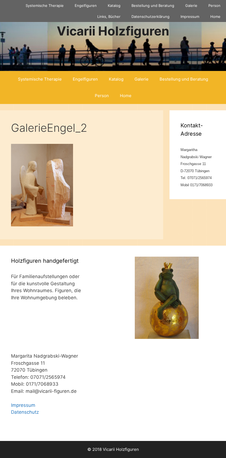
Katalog (114, 5)
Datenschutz (25, 412)
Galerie (191, 5)
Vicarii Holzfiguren (113, 31)
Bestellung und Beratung (152, 5)
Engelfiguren (86, 5)
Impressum (190, 16)
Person (214, 5)
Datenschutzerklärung (150, 16)
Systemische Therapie (45, 5)
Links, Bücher (108, 16)
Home (215, 16)
